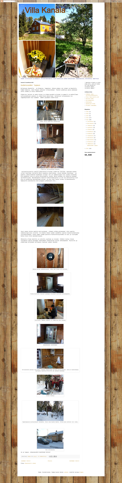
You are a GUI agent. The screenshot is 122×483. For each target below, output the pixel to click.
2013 (87, 117)
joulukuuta (90, 121)
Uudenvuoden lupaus (30, 85)
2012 (87, 119)
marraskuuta (90, 123)
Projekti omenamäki (91, 105)
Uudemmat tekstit (25, 461)
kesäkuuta (90, 133)
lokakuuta (90, 125)
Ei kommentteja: (42, 456)
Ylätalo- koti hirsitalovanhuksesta (92, 95)
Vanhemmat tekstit (74, 461)
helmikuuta (90, 141)
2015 (87, 113)
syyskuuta (90, 127)
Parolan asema (89, 98)
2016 (87, 111)
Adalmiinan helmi (90, 103)
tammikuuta (90, 143)
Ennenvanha (89, 102)
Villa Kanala (22, 5)
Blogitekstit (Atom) (30, 463)
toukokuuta (90, 135)
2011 (87, 148)
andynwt (66, 472)
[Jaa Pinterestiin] (56, 456)
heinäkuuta (90, 131)
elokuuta (90, 129)
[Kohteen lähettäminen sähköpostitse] (50, 456)
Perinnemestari (90, 100)
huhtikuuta (90, 137)
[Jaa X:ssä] (53, 456)
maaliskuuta (90, 139)
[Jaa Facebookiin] (54, 456)
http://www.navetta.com (92, 97)
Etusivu (50, 461)
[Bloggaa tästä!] (51, 456)
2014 (87, 115)
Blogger (81, 472)
